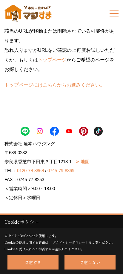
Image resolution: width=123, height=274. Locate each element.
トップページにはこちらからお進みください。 (54, 84)
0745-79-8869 (60, 170)
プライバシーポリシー (69, 242)
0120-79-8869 (30, 170)
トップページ (52, 59)
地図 (85, 161)
